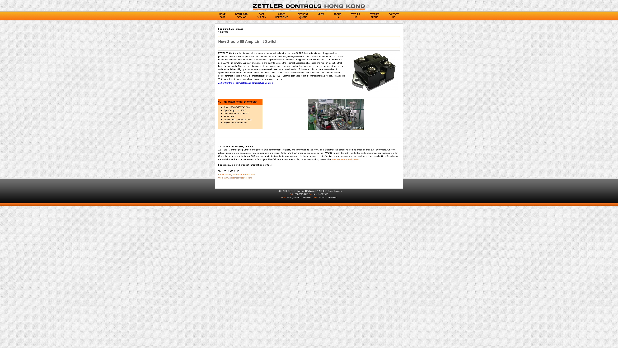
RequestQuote (303, 16)
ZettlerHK (355, 16)
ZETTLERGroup (374, 16)
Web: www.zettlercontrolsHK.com (235, 177)
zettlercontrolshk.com (327, 197)
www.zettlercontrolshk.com (345, 159)
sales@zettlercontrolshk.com (299, 197)
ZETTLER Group (326, 191)
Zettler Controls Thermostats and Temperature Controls (245, 83)
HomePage (222, 16)
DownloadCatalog (241, 16)
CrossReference (281, 16)
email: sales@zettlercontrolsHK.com (236, 174)
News (321, 14)
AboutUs (337, 16)
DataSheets (261, 16)
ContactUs (394, 16)
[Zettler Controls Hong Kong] (309, 6)
